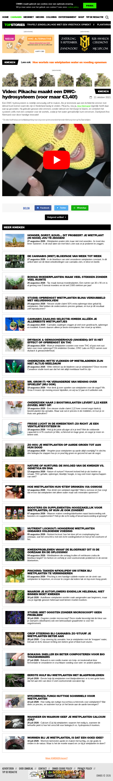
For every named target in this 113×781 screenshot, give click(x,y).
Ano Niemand (83, 106)
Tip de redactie (9, 772)
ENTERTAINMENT (67, 17)
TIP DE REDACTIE (94, 17)
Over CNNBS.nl (26, 768)
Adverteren (8, 768)
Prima (89, 5)
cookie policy (72, 7)
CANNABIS (15, 17)
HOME (5, 17)
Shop (81, 17)
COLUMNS (51, 17)
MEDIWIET (28, 17)
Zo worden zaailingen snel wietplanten (58, 63)
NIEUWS (40, 17)
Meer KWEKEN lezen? (56, 758)
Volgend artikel (55, 217)
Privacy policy (85, 768)
